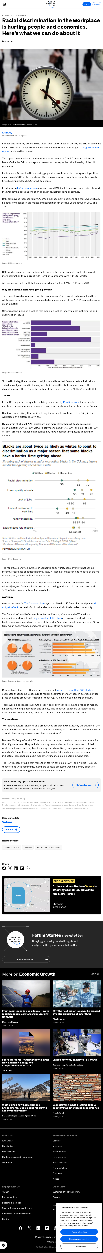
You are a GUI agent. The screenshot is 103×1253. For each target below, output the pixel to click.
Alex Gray (7, 132)
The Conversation (34, 603)
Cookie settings (79, 1246)
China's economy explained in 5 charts (75, 1059)
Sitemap (51, 1242)
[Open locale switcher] (3, 1245)
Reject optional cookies (79, 1239)
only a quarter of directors (47, 618)
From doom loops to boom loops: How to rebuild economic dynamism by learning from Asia (25, 1014)
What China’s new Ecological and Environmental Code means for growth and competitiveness (24, 1107)
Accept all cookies (79, 1232)
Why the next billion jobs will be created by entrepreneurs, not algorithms (76, 1012)
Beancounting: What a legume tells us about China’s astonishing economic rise (76, 1106)
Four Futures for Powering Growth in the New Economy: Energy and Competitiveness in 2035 (25, 1062)
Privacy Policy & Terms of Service (51, 1237)
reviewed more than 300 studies (75, 690)
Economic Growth (14, 15)
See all (96, 974)
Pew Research (71, 402)
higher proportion (27, 188)
